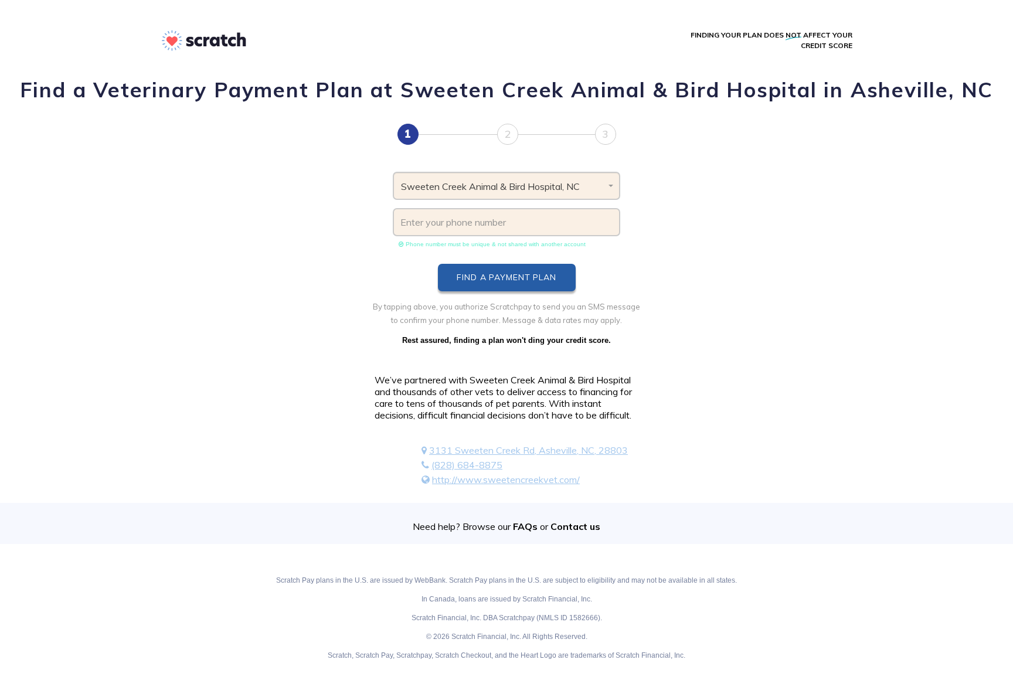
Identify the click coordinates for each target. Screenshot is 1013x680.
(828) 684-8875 (466, 465)
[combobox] (507, 186)
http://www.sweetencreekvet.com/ (506, 479)
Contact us (575, 526)
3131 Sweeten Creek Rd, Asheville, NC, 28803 (528, 450)
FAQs (525, 526)
